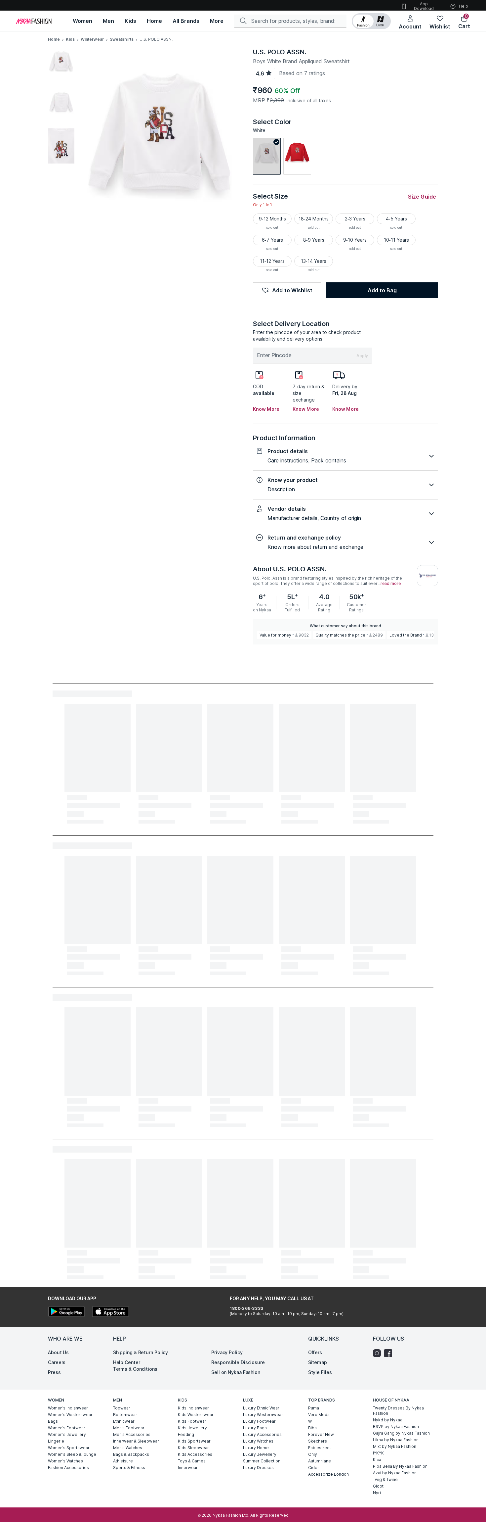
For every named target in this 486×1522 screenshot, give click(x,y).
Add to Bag (382, 290)
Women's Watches (65, 1460)
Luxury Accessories (262, 1434)
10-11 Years (396, 240)
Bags (53, 1421)
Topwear (121, 1407)
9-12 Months (272, 218)
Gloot (378, 1486)
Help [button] (463, 6)
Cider (313, 1467)
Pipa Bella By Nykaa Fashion (400, 1466)
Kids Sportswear (194, 1441)
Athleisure (123, 1460)
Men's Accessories (131, 1434)
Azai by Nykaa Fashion (395, 1472)
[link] (267, 156)
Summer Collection (261, 1460)
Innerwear (188, 1467)
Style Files (320, 1372)
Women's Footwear (66, 1427)
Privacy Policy (227, 1352)
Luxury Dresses (258, 1467)
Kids (70, 39)
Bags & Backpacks (131, 1454)
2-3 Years (355, 218)
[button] (371, 21)
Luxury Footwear (259, 1421)
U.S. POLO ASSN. (279, 52)
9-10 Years (355, 240)
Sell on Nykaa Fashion (235, 1372)
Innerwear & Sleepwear (136, 1441)
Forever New (321, 1434)
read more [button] (391, 583)
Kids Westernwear (196, 1414)
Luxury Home (256, 1447)
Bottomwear (125, 1414)
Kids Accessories (195, 1454)
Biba (312, 1427)
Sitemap (317, 1362)
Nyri (377, 1492)
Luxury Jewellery (259, 1454)
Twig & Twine (385, 1479)
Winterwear (92, 39)
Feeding (186, 1434)
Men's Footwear (128, 1427)
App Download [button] (424, 6)
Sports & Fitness (129, 1467)
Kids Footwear (192, 1421)
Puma (313, 1407)
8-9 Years (313, 240)
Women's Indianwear (68, 1407)
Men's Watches (127, 1447)
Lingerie (56, 1441)
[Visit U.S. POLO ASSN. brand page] (427, 575)
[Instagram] (378, 1353)
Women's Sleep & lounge (72, 1454)
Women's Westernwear (70, 1414)
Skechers (317, 1441)
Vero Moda (319, 1414)
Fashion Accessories (68, 1467)
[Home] (34, 21)
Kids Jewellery (192, 1427)
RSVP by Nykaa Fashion (396, 1426)
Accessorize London (328, 1474)
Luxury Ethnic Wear (261, 1407)
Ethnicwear (124, 1421)
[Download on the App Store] (110, 1312)
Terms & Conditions (135, 1369)
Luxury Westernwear (263, 1414)
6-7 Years (272, 240)
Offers (315, 1352)
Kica (377, 1459)
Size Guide (422, 196)
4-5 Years (396, 218)
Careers (56, 1362)
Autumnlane (319, 1460)
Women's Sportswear (69, 1447)
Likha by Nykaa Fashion (396, 1439)
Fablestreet (319, 1447)
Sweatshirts (122, 39)
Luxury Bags (255, 1427)
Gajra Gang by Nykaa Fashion (401, 1433)
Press (54, 1372)
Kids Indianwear (193, 1407)
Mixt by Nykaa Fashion (394, 1446)
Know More (266, 409)
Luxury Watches (258, 1441)
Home (54, 39)
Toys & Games (192, 1460)
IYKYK (378, 1453)
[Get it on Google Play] (66, 1312)
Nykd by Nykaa (387, 1419)
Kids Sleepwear (193, 1447)
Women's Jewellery (67, 1434)
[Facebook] (389, 1353)
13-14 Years (313, 261)
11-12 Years (272, 261)
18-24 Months (314, 218)
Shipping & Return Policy (140, 1352)
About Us (58, 1352)
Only (312, 1454)
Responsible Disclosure (238, 1362)
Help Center (126, 1362)
